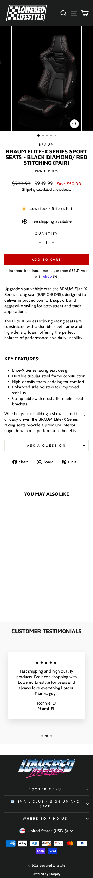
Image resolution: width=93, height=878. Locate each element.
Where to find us (45, 819)
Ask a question (46, 446)
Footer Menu (45, 789)
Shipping (29, 189)
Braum (47, 144)
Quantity (46, 233)
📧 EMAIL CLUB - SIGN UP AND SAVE (45, 804)
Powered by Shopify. (46, 874)
